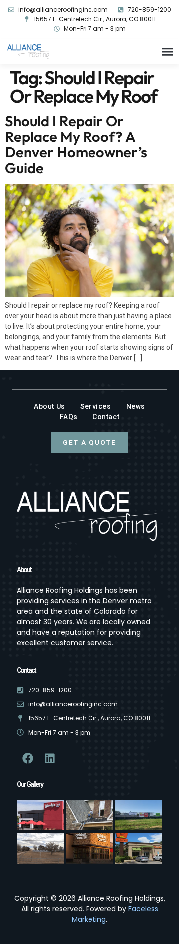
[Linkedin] (50, 758)
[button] (167, 51)
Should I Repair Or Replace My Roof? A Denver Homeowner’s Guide (76, 145)
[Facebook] (28, 758)
